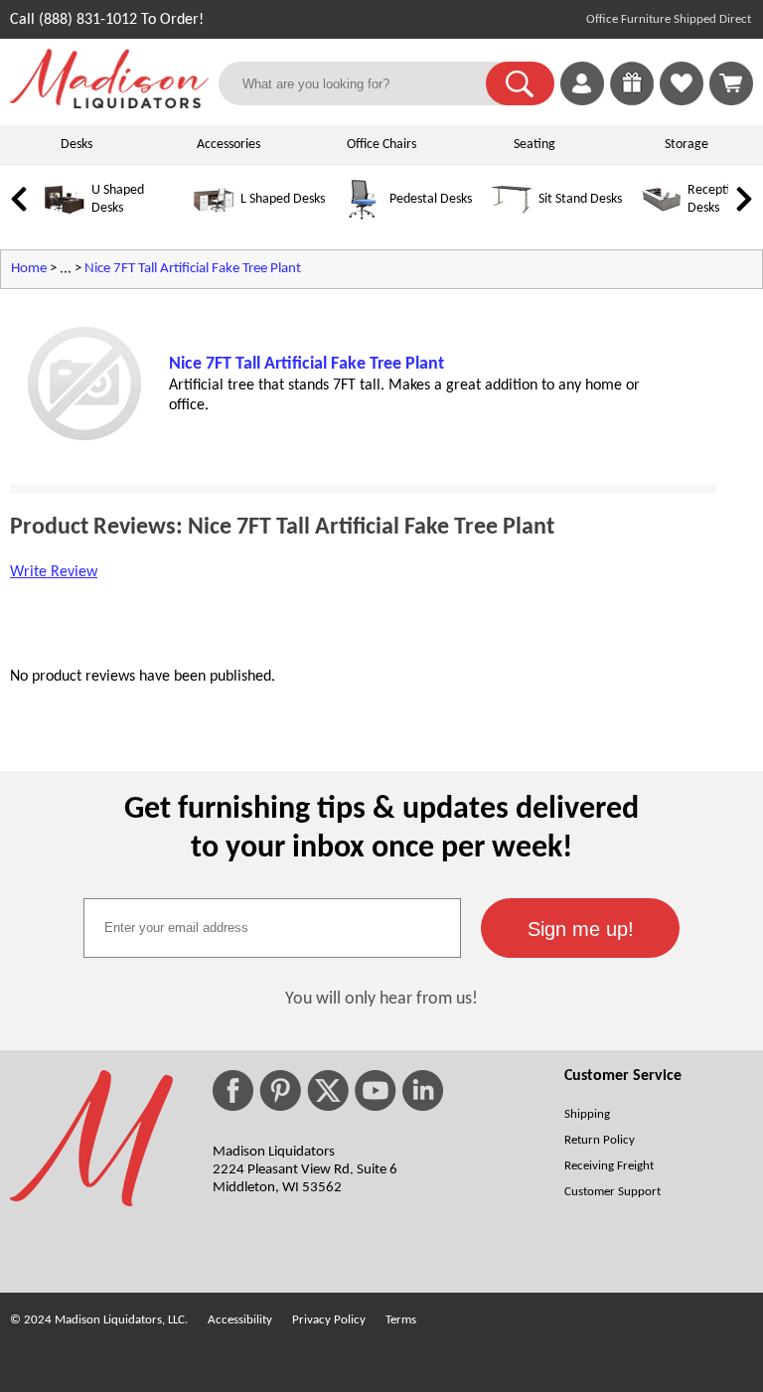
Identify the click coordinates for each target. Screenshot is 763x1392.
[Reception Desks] (661, 216)
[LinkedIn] (422, 1090)
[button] (520, 83)
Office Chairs (381, 144)
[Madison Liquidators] (109, 104)
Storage (686, 144)
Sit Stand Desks (580, 199)
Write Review (53, 572)
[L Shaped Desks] (213, 216)
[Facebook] (233, 1090)
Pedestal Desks (430, 199)
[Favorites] (681, 101)
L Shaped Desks (282, 199)
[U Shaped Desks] (64, 216)
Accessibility (240, 1320)
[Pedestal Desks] (362, 216)
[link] (731, 83)
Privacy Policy (329, 1320)
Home (29, 268)
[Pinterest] (280, 1090)
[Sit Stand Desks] (512, 216)
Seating (534, 144)
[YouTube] (375, 1090)
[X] (328, 1090)
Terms (400, 1320)
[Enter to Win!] (632, 101)
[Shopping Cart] (731, 83)
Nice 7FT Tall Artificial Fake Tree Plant (192, 268)
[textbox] (272, 928)
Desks (76, 144)
